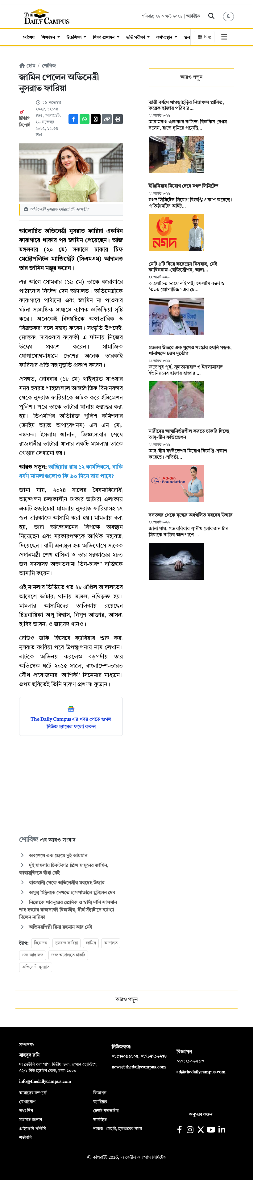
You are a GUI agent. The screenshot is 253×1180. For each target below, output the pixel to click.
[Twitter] (96, 119)
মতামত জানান (30, 1120)
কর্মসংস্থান (164, 37)
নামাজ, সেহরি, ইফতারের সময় (117, 1129)
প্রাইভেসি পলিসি (32, 1129)
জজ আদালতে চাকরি (68, 955)
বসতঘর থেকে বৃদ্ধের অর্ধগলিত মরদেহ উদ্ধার (191, 515)
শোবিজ (49, 66)
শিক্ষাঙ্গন (48, 37)
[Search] (211, 16)
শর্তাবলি (25, 1138)
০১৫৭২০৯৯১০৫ (125, 1056)
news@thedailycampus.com (139, 1067)
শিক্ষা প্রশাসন (104, 37)
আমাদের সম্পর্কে (33, 1093)
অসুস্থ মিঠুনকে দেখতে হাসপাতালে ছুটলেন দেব (71, 892)
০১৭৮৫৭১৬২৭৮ (154, 1056)
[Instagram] (190, 1130)
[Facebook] (73, 119)
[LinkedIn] (221, 1130)
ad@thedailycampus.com (201, 1072)
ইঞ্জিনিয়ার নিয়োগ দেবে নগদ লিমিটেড (183, 186)
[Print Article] (118, 119)
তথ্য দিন (26, 1111)
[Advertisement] (71, 785)
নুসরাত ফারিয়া (66, 943)
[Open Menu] (224, 37)
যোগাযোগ (27, 1102)
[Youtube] (211, 1130)
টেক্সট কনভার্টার (105, 1111)
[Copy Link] (107, 119)
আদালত (111, 943)
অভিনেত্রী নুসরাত (35, 967)
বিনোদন (40, 943)
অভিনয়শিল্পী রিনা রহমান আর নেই (60, 927)
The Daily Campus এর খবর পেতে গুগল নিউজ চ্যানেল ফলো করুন (71, 723)
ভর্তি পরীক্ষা (136, 37)
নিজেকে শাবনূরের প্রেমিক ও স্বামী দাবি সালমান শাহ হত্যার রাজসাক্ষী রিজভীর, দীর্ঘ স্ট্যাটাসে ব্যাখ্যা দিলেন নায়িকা (68, 910)
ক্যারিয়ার (100, 1102)
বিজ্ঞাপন (99, 1093)
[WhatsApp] (84, 119)
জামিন (91, 943)
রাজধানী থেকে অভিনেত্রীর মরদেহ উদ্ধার (66, 883)
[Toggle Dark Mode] (228, 16)
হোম (30, 66)
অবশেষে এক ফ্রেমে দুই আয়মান (57, 855)
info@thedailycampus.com (45, 1081)
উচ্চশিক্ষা (75, 37)
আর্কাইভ (193, 16)
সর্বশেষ (29, 37)
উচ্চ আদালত (32, 955)
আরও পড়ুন (191, 77)
